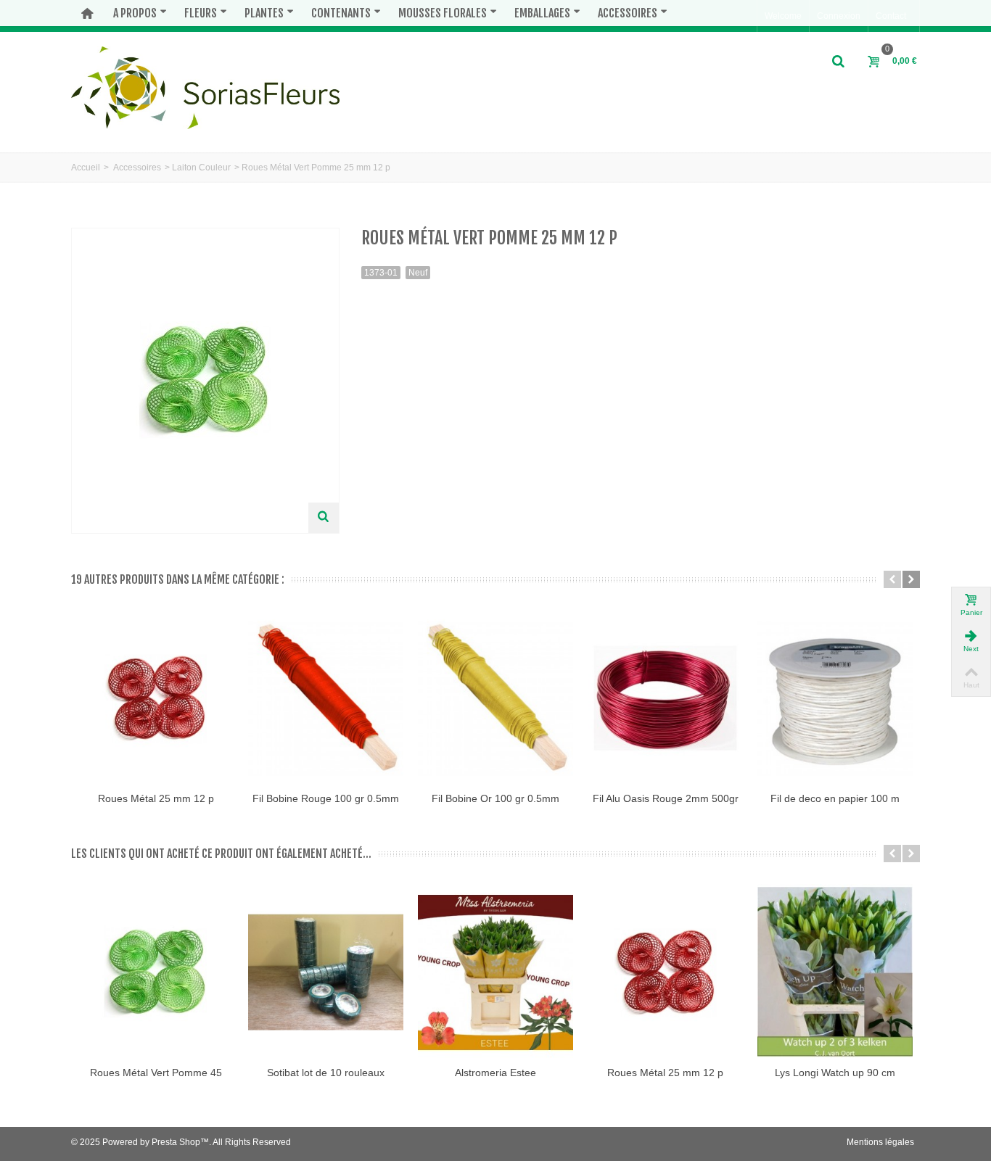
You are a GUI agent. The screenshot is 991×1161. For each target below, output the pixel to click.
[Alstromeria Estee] (495, 972)
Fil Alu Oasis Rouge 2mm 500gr (666, 798)
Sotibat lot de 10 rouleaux (326, 1072)
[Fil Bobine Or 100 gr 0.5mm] (495, 698)
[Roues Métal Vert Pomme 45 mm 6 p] (156, 972)
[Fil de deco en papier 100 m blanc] (835, 698)
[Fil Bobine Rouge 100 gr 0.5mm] (325, 698)
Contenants (341, 13)
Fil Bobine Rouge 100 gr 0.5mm (325, 798)
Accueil (85, 167)
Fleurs (200, 13)
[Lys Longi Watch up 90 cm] (835, 972)
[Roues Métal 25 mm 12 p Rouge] (156, 698)
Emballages (542, 13)
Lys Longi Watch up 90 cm (835, 1072)
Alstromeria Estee (495, 1072)
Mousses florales (442, 13)
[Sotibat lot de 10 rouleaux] (325, 972)
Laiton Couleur (201, 167)
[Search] (838, 61)
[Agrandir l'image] (323, 518)
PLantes (264, 13)
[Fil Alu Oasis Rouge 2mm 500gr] (665, 698)
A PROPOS (135, 13)
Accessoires (627, 13)
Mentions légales (880, 1142)
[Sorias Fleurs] (205, 87)
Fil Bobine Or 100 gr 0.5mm (495, 798)
